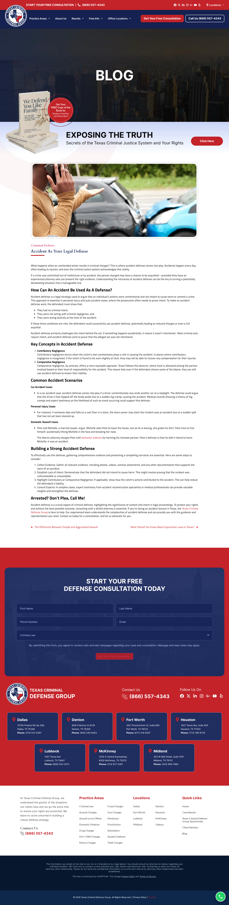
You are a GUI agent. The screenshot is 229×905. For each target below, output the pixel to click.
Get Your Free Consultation (114, 656)
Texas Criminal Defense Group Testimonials (194, 820)
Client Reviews (190, 827)
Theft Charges (115, 842)
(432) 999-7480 (170, 764)
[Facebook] (175, 5)
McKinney (161, 818)
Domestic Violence (89, 824)
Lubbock (137, 818)
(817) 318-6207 (142, 732)
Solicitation (113, 830)
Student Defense (116, 836)
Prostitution (114, 824)
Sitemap (152, 897)
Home (185, 806)
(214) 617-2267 (115, 764)
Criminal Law (86, 806)
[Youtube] (195, 5)
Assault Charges (88, 812)
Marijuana (113, 818)
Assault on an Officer (90, 818)
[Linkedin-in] (183, 5)
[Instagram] (187, 5)
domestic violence (92, 438)
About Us (61, 18)
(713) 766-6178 (197, 732)
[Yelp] (199, 5)
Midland (137, 824)
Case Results (189, 812)
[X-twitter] (179, 5)
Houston (160, 812)
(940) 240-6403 (88, 732)
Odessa (159, 824)
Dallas (136, 806)
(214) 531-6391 (33, 732)
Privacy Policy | (140, 897)
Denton (159, 806)
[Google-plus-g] (191, 5)
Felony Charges (87, 842)
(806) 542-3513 (61, 764)
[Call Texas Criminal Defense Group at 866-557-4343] (221, 897)
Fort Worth (139, 812)
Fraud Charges (115, 806)
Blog (184, 833)
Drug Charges (86, 830)
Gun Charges (114, 812)
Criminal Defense (43, 245)
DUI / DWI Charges (89, 836)
